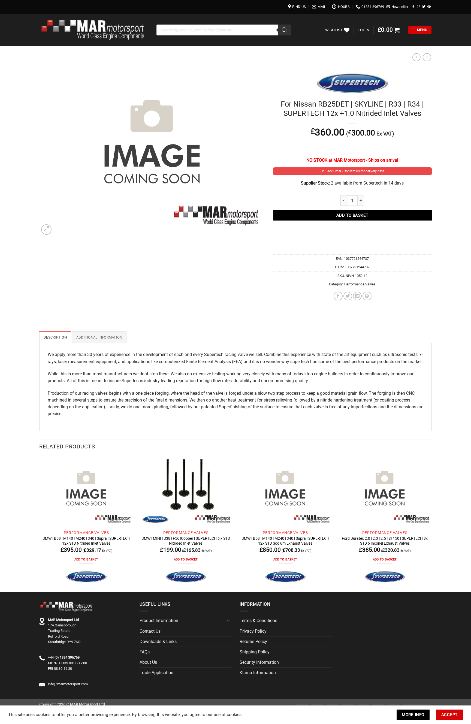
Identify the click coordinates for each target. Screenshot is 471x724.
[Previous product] (427, 57)
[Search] (284, 30)
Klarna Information (258, 672)
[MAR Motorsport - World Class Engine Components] (93, 30)
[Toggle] (228, 620)
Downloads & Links (158, 641)
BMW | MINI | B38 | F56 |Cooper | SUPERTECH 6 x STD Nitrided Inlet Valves (185, 540)
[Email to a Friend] (357, 296)
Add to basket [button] (86, 559)
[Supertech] (86, 576)
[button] (397, 6)
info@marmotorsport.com (68, 684)
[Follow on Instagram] (418, 6)
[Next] (431, 524)
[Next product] (416, 57)
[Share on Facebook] (338, 296)
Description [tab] (55, 337)
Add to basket (352, 215)
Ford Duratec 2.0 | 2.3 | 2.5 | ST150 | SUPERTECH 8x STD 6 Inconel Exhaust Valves (385, 540)
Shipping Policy (255, 651)
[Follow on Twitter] (423, 6)
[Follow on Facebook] (413, 6)
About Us (148, 662)
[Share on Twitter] (347, 296)
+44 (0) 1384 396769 (64, 657)
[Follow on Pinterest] (429, 6)
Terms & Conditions (258, 620)
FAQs (145, 651)
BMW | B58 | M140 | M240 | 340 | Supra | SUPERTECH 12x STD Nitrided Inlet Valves (86, 540)
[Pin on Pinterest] (367, 296)
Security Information (259, 662)
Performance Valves (360, 284)
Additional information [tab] (99, 337)
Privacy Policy (253, 631)
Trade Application (156, 672)
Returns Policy (253, 641)
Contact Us (150, 631)
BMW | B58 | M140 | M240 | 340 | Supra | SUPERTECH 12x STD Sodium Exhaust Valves (285, 540)
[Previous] (39, 524)
